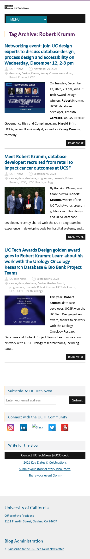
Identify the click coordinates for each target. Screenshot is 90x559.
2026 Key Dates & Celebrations (45, 462)
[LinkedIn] (23, 427)
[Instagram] (11, 427)
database (14, 73)
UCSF (31, 77)
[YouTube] (65, 427)
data (21, 178)
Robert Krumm (18, 77)
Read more (76, 143)
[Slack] (37, 427)
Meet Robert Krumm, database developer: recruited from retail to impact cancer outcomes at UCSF (39, 162)
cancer (13, 178)
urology (48, 182)
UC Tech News (17, 278)
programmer (44, 178)
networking (65, 73)
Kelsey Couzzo (49, 73)
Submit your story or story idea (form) (45, 469)
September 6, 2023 (45, 173)
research (59, 178)
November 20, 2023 (45, 69)
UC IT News (16, 69)
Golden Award (55, 283)
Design (26, 73)
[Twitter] (52, 427)
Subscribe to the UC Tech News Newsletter (36, 549)
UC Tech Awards (65, 287)
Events (35, 73)
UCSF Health (35, 182)
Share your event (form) (45, 475)
